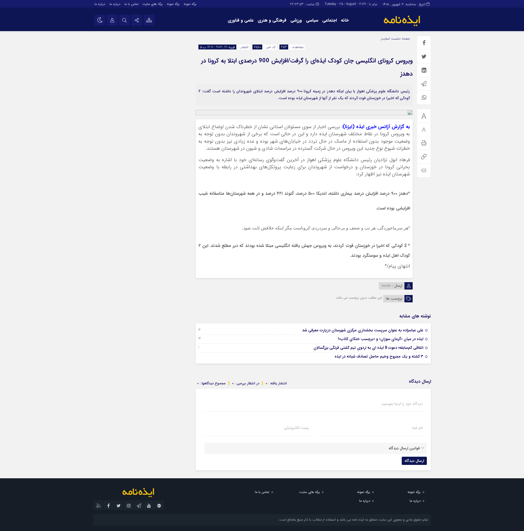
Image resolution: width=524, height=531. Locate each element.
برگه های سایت (152, 4)
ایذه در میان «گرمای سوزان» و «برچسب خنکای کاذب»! (380, 339)
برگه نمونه (190, 4)
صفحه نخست (400, 38)
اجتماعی (329, 20)
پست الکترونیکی (296, 428)
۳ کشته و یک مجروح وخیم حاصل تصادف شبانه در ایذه (379, 356)
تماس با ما (131, 4)
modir (386, 286)
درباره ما (114, 4)
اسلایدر (385, 38)
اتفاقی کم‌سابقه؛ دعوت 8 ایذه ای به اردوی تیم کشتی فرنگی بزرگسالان (368, 348)
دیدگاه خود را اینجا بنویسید (402, 404)
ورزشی (296, 20)
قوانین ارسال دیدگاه (404, 448)
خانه (345, 20)
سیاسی (312, 20)
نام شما (417, 428)
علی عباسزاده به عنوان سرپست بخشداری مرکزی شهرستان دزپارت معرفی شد (362, 330)
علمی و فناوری (241, 20)
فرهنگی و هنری (272, 20)
